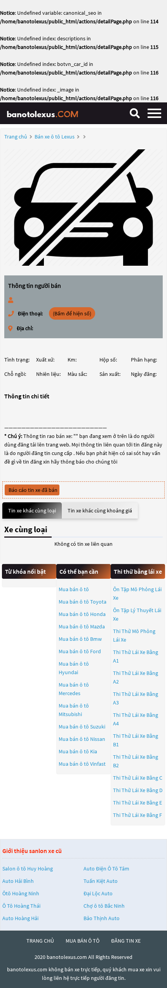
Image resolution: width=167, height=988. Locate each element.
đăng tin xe (126, 940)
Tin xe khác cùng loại (32, 510)
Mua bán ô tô (74, 589)
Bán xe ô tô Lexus (55, 136)
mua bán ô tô (82, 940)
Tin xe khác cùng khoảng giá (100, 510)
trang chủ (40, 940)
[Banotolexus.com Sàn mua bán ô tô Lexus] (45, 113)
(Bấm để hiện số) (72, 313)
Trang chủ (15, 136)
